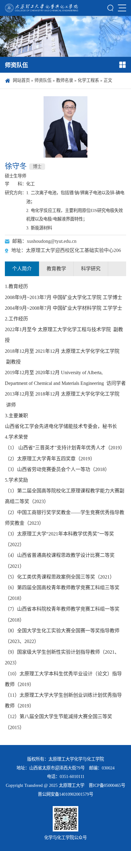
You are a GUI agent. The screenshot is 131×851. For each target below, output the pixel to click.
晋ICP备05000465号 (107, 785)
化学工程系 (88, 80)
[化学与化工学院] (41, 8)
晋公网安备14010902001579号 (65, 794)
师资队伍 (42, 80)
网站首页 (21, 80)
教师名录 (64, 80)
